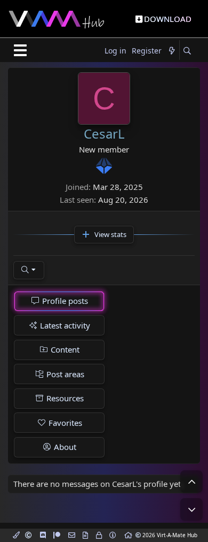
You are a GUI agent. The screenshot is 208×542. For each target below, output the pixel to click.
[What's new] (171, 51)
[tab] (59, 301)
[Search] (187, 51)
